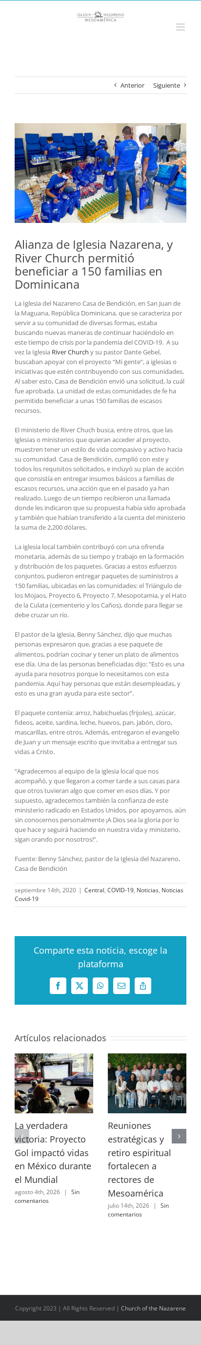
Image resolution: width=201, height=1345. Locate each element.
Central (94, 890)
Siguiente (166, 85)
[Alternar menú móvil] (181, 27)
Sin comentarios (47, 1196)
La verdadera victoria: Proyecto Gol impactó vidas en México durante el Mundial (53, 1152)
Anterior (132, 85)
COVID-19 (120, 890)
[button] (22, 1136)
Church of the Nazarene (153, 1308)
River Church (70, 352)
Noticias (148, 890)
